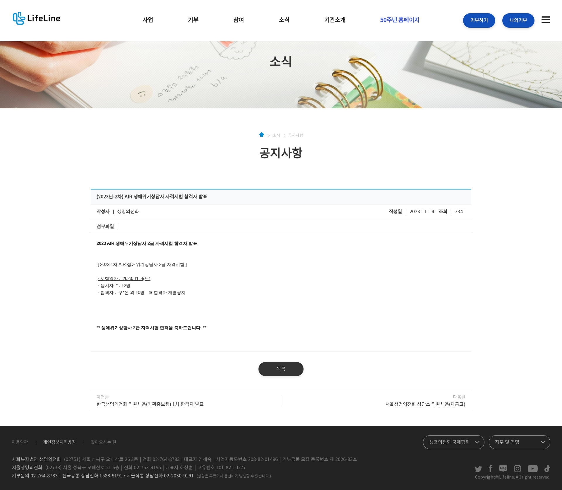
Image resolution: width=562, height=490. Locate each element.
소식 (284, 20)
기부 (193, 20)
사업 (148, 20)
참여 (238, 20)
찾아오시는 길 (103, 442)
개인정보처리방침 (59, 442)
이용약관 (20, 442)
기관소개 (334, 20)
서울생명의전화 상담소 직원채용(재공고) (425, 404)
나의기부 (518, 20)
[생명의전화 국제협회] (453, 440)
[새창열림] (478, 471)
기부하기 (479, 20)
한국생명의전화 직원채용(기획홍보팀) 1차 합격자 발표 (150, 404)
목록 (281, 369)
